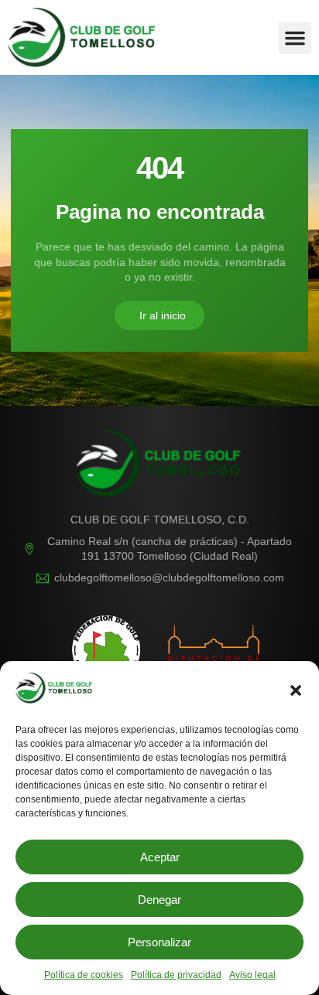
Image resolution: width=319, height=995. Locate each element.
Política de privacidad (176, 974)
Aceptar (160, 857)
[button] (296, 690)
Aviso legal (252, 974)
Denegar (159, 899)
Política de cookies (83, 974)
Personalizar (159, 942)
